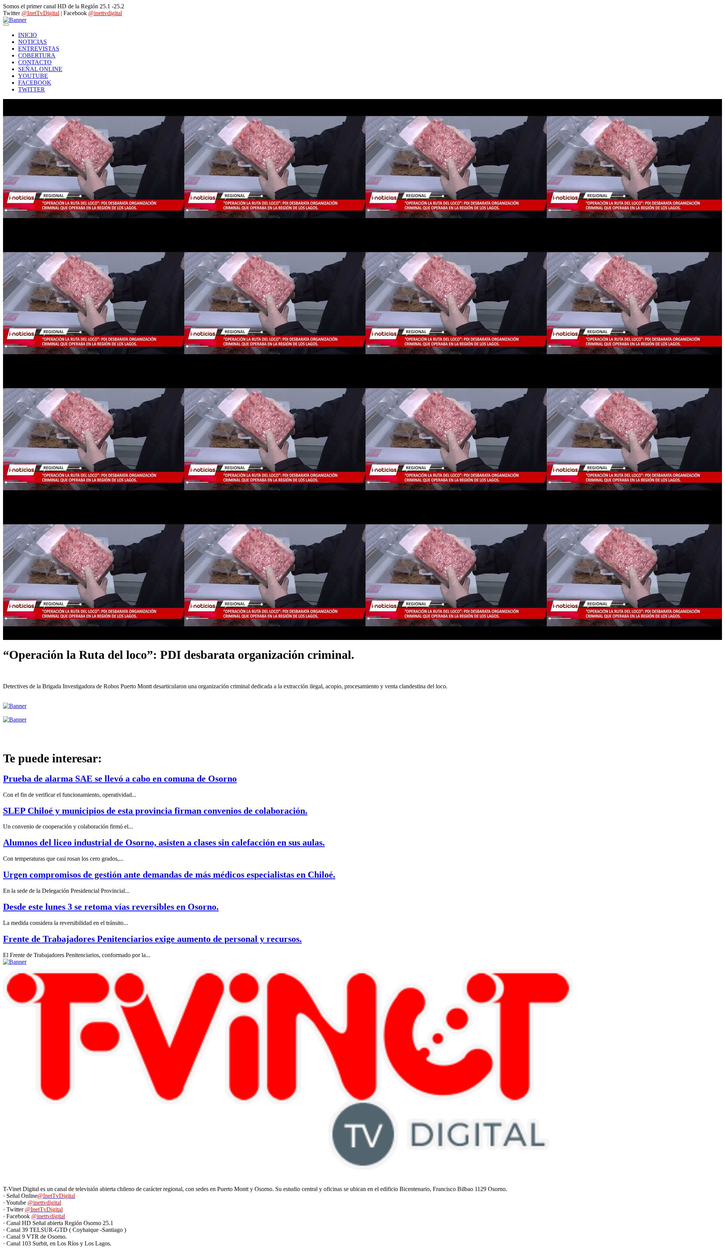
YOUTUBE (33, 76)
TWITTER (31, 89)
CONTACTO (35, 62)
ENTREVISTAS (38, 48)
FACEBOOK (34, 82)
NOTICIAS (32, 42)
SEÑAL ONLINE (40, 69)
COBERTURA (37, 55)
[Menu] (6, 24)
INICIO (27, 35)
